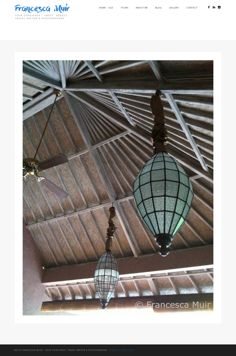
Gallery (174, 7)
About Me (142, 7)
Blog (158, 7)
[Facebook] (209, 7)
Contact (191, 7)
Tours (124, 7)
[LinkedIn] (214, 7)
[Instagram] (219, 7)
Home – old (106, 7)
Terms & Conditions (121, 350)
